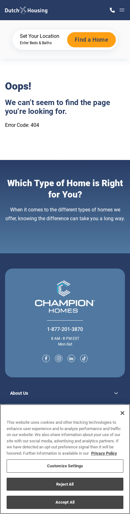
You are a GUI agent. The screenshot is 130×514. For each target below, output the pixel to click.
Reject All (65, 484)
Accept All (65, 502)
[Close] (122, 413)
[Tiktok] (84, 358)
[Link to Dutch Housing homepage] (26, 10)
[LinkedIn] (71, 358)
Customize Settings (65, 466)
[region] (65, 459)
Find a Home (91, 39)
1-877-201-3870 (65, 329)
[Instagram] (58, 358)
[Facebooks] (46, 358)
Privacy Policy (104, 453)
